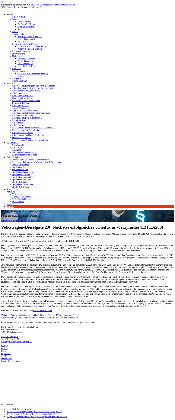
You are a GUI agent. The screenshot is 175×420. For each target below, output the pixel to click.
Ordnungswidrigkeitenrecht (24, 152)
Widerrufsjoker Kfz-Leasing (30, 49)
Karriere (21, 29)
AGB (3, 356)
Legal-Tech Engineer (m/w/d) (19, 409)
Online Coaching (19, 81)
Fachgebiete (6, 346)
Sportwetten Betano (20, 167)
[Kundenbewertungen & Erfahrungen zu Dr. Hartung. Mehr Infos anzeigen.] (13, 391)
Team (14, 19)
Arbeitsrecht (12, 83)
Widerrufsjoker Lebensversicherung (33, 73)
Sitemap (4, 348)
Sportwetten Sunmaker (22, 179)
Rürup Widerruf (13, 189)
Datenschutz (6, 358)
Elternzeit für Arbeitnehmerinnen (26, 100)
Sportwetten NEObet (21, 174)
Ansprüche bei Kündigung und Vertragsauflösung (33, 86)
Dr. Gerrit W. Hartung (27, 24)
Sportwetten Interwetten (22, 172)
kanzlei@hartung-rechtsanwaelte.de (16, 341)
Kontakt (10, 206)
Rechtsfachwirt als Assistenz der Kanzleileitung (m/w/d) (31, 414)
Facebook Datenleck (26, 58)
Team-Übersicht (24, 22)
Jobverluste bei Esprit (21, 103)
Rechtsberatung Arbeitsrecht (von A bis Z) (30, 140)
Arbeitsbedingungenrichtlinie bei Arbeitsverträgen (33, 88)
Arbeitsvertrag (18, 125)
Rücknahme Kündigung (22, 115)
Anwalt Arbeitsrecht (20, 108)
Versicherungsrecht (20, 71)
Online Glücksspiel (15, 157)
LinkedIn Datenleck (26, 66)
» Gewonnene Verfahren (38, 220)
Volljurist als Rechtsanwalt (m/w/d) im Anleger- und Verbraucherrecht (37, 416)
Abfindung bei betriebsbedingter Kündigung (31, 113)
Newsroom (17, 194)
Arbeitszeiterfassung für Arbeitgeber (27, 91)
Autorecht (16, 150)
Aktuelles (11, 192)
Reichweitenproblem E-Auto (24, 155)
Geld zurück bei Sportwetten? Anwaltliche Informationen (36, 162)
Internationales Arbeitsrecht (24, 98)
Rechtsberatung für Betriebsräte (25, 130)
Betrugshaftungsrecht (21, 51)
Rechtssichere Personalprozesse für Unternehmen (33, 127)
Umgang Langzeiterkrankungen (26, 110)
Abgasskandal (18, 34)
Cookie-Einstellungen (10, 361)
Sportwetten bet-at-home (22, 184)
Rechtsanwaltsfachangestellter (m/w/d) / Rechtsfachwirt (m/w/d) (34, 411)
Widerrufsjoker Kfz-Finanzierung (32, 46)
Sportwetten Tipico (20, 182)
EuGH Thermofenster (27, 39)
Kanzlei (10, 14)
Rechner (21, 41)
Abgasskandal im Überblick (30, 36)
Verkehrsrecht (12, 142)
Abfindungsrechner (20, 105)
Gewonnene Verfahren (22, 196)
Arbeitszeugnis (18, 93)
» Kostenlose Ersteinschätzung (14, 220)
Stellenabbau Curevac (21, 137)
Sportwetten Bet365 (20, 187)
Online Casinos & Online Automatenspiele (30, 160)
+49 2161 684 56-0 (9, 336)
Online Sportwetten (20, 164)
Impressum (6, 353)
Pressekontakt (18, 201)
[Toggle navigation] (2, 10)
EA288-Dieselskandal (42, 310)
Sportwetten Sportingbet (22, 177)
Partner (15, 31)
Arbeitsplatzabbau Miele (22, 132)
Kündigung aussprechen (22, 95)
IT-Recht (16, 56)
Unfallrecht (17, 147)
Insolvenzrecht (18, 54)
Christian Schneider (26, 26)
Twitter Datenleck (25, 63)
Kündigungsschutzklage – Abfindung (28, 135)
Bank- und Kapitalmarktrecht (24, 44)
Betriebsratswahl (19, 120)
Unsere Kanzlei (18, 17)
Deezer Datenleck (25, 61)
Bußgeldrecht (18, 78)
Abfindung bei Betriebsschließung (27, 118)
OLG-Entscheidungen (21, 199)
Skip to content (7, 2)
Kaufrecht (16, 68)
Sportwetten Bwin (20, 169)
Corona (21, 76)
